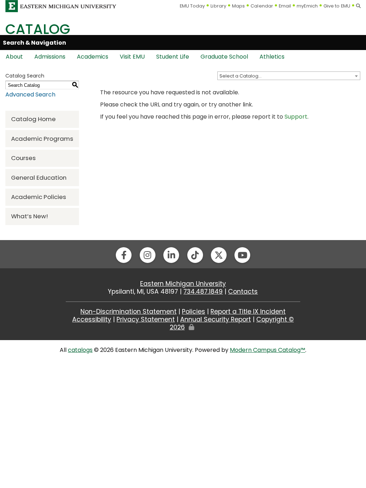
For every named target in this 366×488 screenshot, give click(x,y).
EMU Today (192, 6)
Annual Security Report (215, 319)
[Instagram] (147, 255)
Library (218, 6)
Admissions (49, 57)
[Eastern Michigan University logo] (61, 5)
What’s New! (29, 216)
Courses (23, 158)
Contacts (243, 291)
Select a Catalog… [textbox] (240, 76)
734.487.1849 (203, 291)
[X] (219, 255)
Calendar (262, 6)
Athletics (272, 57)
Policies (193, 311)
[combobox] (288, 75)
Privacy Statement (146, 319)
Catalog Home (33, 119)
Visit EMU (132, 57)
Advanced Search (30, 94)
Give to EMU (336, 6)
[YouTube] (242, 255)
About (14, 57)
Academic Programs (42, 138)
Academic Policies (38, 197)
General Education (38, 177)
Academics (92, 57)
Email (285, 6)
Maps (238, 6)
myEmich (307, 6)
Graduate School (224, 57)
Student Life (172, 57)
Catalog (37, 29)
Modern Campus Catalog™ (267, 350)
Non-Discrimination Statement (128, 311)
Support (296, 117)
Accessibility (91, 319)
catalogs (80, 350)
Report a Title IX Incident (248, 311)
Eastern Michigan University (183, 283)
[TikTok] (195, 255)
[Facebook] (124, 255)
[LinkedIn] (171, 255)
